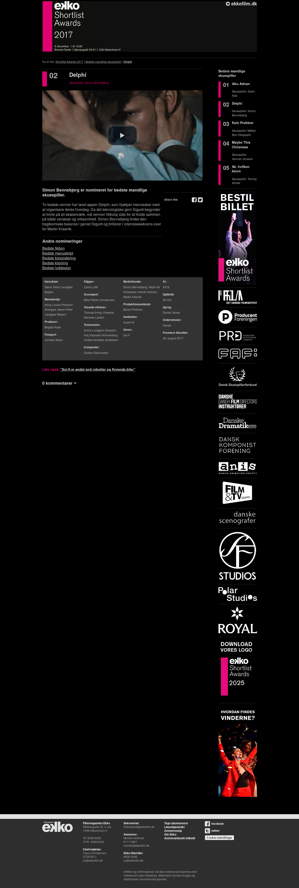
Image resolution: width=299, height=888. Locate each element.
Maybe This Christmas (241, 144)
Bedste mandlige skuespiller (103, 62)
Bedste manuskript (57, 253)
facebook (217, 823)
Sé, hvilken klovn (240, 169)
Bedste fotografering (59, 258)
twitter (215, 830)
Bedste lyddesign (56, 267)
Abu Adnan (241, 83)
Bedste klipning (55, 263)
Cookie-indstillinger (219, 837)
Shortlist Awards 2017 (69, 62)
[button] (122, 135)
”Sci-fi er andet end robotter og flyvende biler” (97, 369)
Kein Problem (242, 122)
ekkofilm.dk (243, 3)
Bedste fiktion (53, 248)
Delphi (128, 62)
